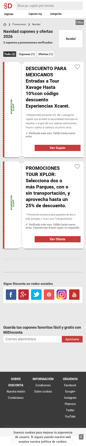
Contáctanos (16, 398)
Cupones (8, 14)
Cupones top (35, 13)
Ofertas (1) (45, 54)
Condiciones (43, 385)
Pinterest (70, 404)
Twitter (70, 410)
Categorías (56, 13)
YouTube (70, 416)
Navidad (71, 38)
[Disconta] (8, 6)
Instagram (70, 398)
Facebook (70, 385)
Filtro (79, 22)
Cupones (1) (27, 54)
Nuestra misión (16, 391)
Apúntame (72, 339)
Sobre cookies (43, 391)
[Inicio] (4, 24)
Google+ (70, 391)
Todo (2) (9, 54)
